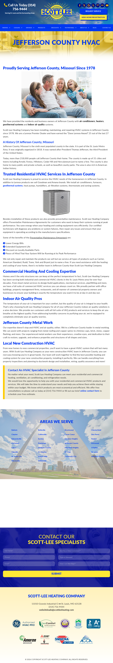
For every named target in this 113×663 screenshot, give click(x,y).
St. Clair (68, 452)
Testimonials (69, 27)
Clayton (14, 434)
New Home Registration (93, 17)
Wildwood (42, 461)
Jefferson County (71, 443)
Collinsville (42, 434)
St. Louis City (16, 456)
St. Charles (42, 452)
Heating (5, 27)
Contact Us (106, 27)
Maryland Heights (72, 448)
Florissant (15, 443)
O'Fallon (94, 448)
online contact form (89, 391)
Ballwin (14, 430)
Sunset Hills (42, 456)
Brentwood (69, 430)
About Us (83, 27)
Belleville (41, 430)
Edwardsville (16, 439)
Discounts (55, 27)
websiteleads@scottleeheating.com (56, 610)
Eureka (41, 439)
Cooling (17, 27)
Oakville (14, 452)
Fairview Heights (71, 439)
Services (29, 27)
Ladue (13, 448)
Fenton (94, 439)
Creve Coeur (70, 434)
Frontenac (42, 443)
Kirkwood (95, 443)
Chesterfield (96, 430)
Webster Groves (97, 456)
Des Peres (95, 434)
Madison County (44, 448)
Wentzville (15, 461)
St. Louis (94, 452)
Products (41, 27)
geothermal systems (13, 186)
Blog (94, 27)
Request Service (93, 11)
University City (70, 456)
